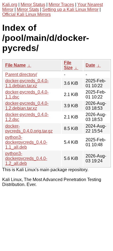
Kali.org (9, 4)
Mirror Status (33, 4)
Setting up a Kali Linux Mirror (70, 9)
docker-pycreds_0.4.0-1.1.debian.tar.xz (27, 83)
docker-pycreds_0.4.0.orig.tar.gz (29, 128)
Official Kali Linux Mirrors (26, 14)
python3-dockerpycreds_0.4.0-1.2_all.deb (26, 158)
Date (90, 65)
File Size (68, 65)
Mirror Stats (28, 9)
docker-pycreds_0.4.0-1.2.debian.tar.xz (27, 106)
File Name (15, 65)
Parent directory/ (21, 74)
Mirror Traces (61, 4)
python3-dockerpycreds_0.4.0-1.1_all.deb (26, 142)
